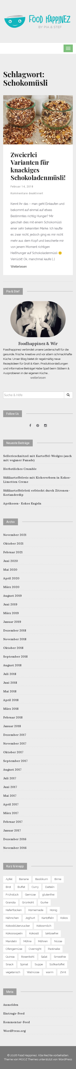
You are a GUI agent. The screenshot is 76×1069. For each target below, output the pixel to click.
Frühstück (12, 894)
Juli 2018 (9, 674)
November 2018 (14, 639)
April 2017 (11, 804)
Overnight (35, 948)
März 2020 (11, 587)
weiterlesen (38, 377)
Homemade (35, 910)
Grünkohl (28, 902)
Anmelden (10, 1005)
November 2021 (14, 535)
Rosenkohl (27, 956)
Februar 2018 (13, 717)
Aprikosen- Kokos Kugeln (22, 503)
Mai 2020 (10, 570)
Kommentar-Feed (16, 1022)
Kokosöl (34, 933)
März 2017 (11, 813)
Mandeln (11, 941)
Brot (8, 887)
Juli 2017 (9, 778)
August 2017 (12, 769)
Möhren (43, 941)
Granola (11, 902)
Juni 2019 (10, 604)
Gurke (44, 902)
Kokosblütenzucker (18, 925)
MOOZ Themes (28, 1059)
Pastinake (54, 948)
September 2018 (15, 656)
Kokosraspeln (14, 933)
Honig (53, 910)
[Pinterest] (37, 426)
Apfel (9, 879)
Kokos (64, 917)
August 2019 (12, 596)
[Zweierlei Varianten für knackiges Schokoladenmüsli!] (38, 119)
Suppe (39, 964)
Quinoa (10, 956)
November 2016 (15, 848)
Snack (10, 964)
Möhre (27, 941)
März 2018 (11, 709)
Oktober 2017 (13, 752)
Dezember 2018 (14, 630)
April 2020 (11, 578)
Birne (57, 879)
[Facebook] (30, 426)
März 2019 (11, 613)
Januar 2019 (12, 622)
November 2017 (14, 743)
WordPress (65, 1059)
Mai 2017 (9, 796)
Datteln (49, 887)
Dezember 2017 (14, 735)
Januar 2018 (12, 726)
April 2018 (11, 700)
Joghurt (30, 917)
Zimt (63, 972)
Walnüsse (33, 972)
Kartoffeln (48, 917)
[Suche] (68, 395)
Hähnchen (12, 917)
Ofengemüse (14, 948)
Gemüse (30, 894)
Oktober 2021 (13, 543)
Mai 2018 (9, 691)
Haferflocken (14, 910)
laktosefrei (51, 933)
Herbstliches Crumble (20, 469)
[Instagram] (45, 426)
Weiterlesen (19, 266)
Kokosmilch (44, 925)
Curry (35, 887)
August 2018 (12, 665)
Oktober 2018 (13, 648)
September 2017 (15, 761)
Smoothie (60, 956)
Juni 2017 (10, 787)
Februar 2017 (13, 822)
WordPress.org (14, 1031)
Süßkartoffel (57, 964)
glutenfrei (48, 894)
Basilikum (41, 879)
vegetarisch (13, 972)
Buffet (21, 887)
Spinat (24, 964)
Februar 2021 (13, 552)
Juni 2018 (10, 683)
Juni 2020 (10, 561)
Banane (24, 879)
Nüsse (58, 941)
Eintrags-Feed (13, 1013)
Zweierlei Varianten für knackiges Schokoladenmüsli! (38, 166)
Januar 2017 (12, 830)
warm (49, 972)
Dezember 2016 (14, 839)
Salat (44, 956)
